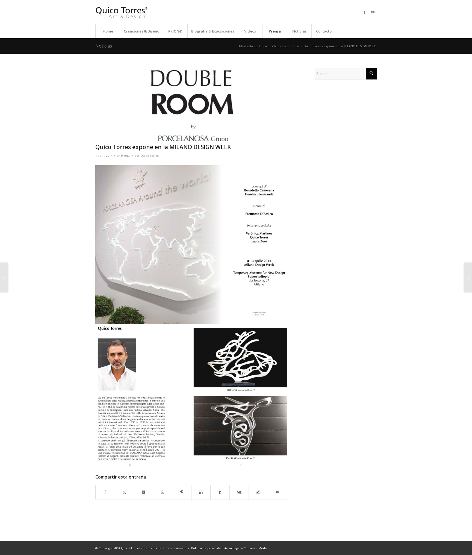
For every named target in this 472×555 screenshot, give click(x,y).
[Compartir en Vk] (239, 492)
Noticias (103, 46)
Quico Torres (149, 156)
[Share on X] (143, 492)
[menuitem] (107, 31)
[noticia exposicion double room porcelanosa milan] (191, 104)
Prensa (126, 156)
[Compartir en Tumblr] (220, 492)
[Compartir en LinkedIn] (200, 492)
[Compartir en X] (124, 492)
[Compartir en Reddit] (258, 492)
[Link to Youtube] (372, 12)
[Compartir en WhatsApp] (162, 492)
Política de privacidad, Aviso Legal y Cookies (223, 548)
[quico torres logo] (121, 12)
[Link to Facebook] (364, 12)
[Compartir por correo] (277, 492)
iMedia (262, 548)
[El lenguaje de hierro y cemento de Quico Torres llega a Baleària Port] (468, 277)
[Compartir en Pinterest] (181, 492)
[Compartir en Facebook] (105, 492)
